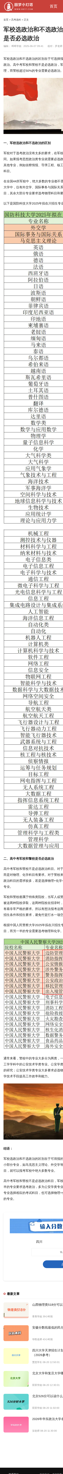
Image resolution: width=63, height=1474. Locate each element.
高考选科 (16, 19)
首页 (53, 6)
